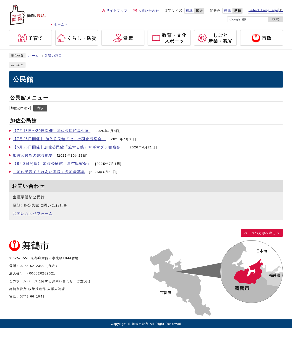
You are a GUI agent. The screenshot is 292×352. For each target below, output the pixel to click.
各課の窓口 (53, 55)
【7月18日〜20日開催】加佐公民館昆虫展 (51, 131)
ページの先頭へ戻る (260, 233)
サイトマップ (117, 10)
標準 (189, 11)
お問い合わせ (148, 10)
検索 (275, 19)
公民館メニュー (29, 98)
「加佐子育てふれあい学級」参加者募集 (49, 172)
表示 (40, 108)
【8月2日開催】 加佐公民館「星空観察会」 (52, 164)
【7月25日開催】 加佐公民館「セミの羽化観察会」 (59, 139)
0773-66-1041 (32, 296)
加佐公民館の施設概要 (33, 155)
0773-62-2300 (32, 266)
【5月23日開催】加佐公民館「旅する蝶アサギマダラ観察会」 (68, 147)
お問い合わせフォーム (33, 213)
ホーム (33, 55)
